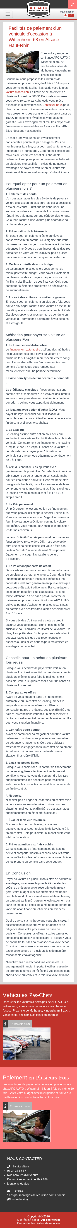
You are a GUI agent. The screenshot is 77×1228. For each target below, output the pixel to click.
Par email (19, 1190)
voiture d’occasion (17, 92)
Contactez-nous (52, 104)
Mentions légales (18, 1183)
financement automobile (25, 349)
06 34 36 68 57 (16, 1170)
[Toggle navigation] (8, 14)
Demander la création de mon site (38, 1223)
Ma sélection (67, 11)
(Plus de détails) (17, 1199)
